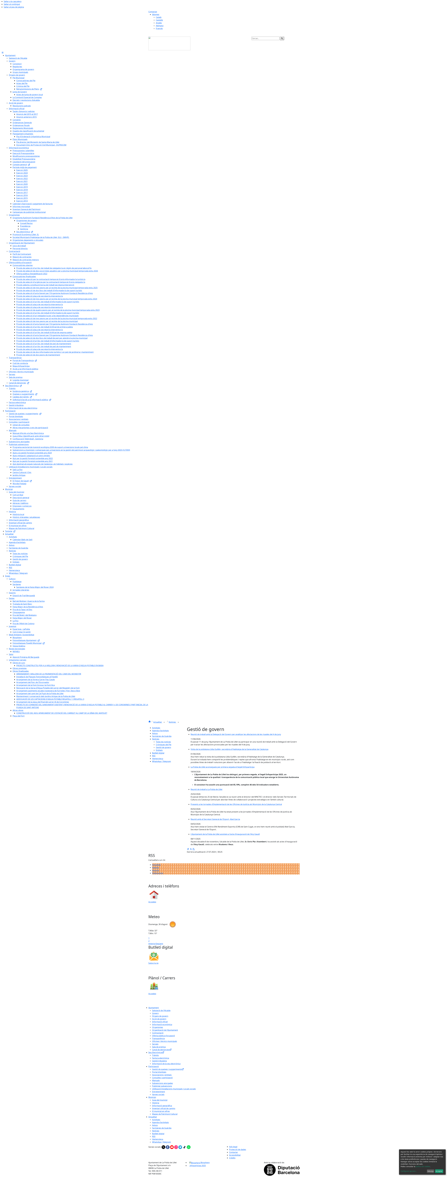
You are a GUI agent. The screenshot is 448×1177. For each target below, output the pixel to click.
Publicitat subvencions (162, 1086)
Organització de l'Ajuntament (165, 1030)
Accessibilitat (235, 1155)
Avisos (155, 733)
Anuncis (155, 870)
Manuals (156, 1080)
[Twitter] (164, 1147)
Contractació (157, 1033)
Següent (159, 943)
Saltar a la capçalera (12, 1)
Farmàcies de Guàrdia (161, 736)
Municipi (152, 1097)
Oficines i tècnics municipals (164, 1041)
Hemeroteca (157, 758)
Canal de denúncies (160, 1049)
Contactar (152, 11)
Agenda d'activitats (160, 730)
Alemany (159, 25)
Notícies (172, 722)
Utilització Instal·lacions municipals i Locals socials (174, 1089)
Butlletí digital (158, 753)
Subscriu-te (153, 963)
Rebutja (430, 1171)
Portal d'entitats (159, 1072)
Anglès (159, 23)
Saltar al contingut (12, 4)
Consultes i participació (162, 1077)
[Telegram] (180, 1147)
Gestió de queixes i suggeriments (167, 1069)
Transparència (158, 1038)
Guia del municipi (159, 1100)
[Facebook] (168, 1147)
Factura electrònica (160, 1058)
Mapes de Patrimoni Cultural (164, 1114)
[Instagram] (176, 1147)
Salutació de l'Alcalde (161, 1010)
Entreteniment (158, 1091)
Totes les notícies (163, 742)
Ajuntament (153, 1007)
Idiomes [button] (155, 14)
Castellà (159, 20)
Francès (159, 28)
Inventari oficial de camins (163, 1108)
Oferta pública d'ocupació (163, 1035)
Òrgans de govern (160, 1016)
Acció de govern (159, 1019)
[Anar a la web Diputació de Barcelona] (282, 1169)
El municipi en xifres (161, 1111)
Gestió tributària (159, 1061)
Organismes (157, 1027)
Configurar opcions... (409, 1171)
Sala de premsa (159, 1047)
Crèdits (232, 1158)
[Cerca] (282, 38)
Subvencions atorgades (162, 1083)
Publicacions (157, 873)
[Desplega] (164, 722)
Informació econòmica (162, 1024)
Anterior (152, 943)
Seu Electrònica (155, 1052)
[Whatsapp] (189, 1147)
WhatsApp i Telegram (161, 761)
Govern (155, 1013)
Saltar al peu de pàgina (14, 7)
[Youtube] (172, 1147)
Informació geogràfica (162, 1105)
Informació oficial (160, 1021)
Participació (153, 1066)
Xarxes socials (158, 1094)
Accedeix (152, 902)
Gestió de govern (163, 747)
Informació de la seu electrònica (166, 1063)
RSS (153, 756)
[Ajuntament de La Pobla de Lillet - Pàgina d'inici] (169, 43)
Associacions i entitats (162, 1075)
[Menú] (2, 52)
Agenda (155, 867)
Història (155, 1103)
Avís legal (233, 1146)
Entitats (159, 750)
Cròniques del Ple (163, 744)
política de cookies (423, 1166)
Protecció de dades (237, 1149)
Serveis (155, 1044)
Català (158, 17)
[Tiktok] (185, 1147)
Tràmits (155, 1055)
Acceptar (439, 1171)
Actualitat (157, 722)
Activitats (156, 728)
